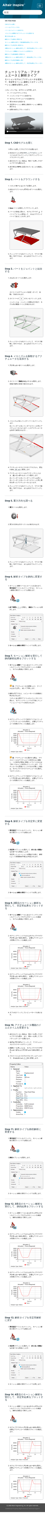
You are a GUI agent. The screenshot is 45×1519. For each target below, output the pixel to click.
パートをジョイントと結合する (14, 30)
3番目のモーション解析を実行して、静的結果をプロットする (23, 57)
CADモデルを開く (10, 24)
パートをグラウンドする (12, 27)
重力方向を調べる (10, 36)
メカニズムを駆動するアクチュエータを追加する (19, 33)
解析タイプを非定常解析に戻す (14, 60)
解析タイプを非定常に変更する (14, 45)
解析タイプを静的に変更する (13, 39)
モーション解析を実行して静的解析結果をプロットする (21, 42)
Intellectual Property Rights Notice (16, 1508)
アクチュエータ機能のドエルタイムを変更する (19, 51)
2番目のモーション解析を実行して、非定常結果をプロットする (24, 48)
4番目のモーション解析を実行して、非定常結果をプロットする (24, 63)
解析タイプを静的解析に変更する (15, 54)
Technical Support (34, 1508)
